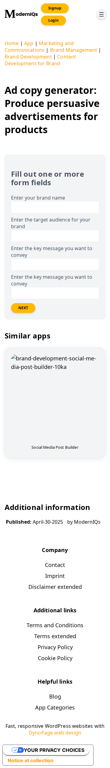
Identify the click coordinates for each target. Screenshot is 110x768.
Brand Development (28, 56)
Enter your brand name (38, 197)
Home (12, 43)
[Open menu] (101, 14)
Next (23, 307)
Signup (54, 8)
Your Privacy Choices (54, 750)
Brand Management (73, 50)
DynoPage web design (55, 732)
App (28, 43)
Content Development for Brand (40, 60)
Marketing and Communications (39, 46)
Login (53, 20)
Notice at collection (30, 760)
